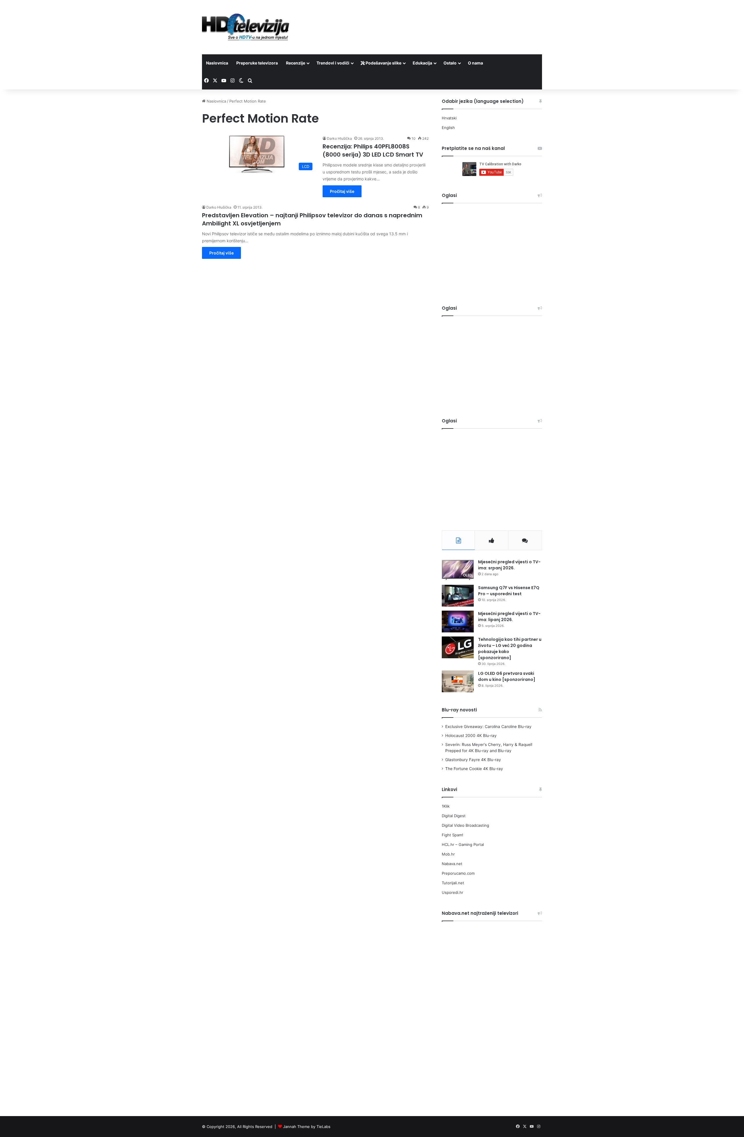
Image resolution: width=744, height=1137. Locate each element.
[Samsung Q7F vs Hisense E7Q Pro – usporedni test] (458, 596)
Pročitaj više (342, 191)
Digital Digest (454, 815)
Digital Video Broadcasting (465, 825)
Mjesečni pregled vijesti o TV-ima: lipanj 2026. (509, 617)
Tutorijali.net (453, 882)
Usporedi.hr (452, 892)
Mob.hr (448, 854)
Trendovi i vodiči (332, 62)
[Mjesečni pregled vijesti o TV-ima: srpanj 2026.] (458, 570)
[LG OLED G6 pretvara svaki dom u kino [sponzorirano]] (458, 681)
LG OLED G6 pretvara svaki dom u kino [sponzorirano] (506, 676)
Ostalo (450, 62)
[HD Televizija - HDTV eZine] (245, 27)
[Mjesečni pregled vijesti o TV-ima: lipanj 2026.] (458, 621)
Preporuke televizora (257, 62)
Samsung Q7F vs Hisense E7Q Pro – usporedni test (508, 591)
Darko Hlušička (339, 138)
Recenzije (295, 62)
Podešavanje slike (383, 62)
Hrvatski (449, 118)
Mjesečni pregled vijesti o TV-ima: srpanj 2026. (509, 565)
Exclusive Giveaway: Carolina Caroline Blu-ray (488, 726)
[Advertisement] (430, 19)
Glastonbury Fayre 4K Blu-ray (473, 759)
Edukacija (422, 62)
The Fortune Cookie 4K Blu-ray (474, 768)
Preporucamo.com (458, 873)
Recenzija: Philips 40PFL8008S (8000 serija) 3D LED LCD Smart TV (373, 150)
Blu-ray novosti (459, 710)
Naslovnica (217, 62)
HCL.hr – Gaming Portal (463, 844)
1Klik (446, 806)
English (448, 127)
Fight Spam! (452, 835)
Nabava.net (452, 863)
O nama (475, 62)
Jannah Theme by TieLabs (306, 1126)
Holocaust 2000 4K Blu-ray (471, 735)
